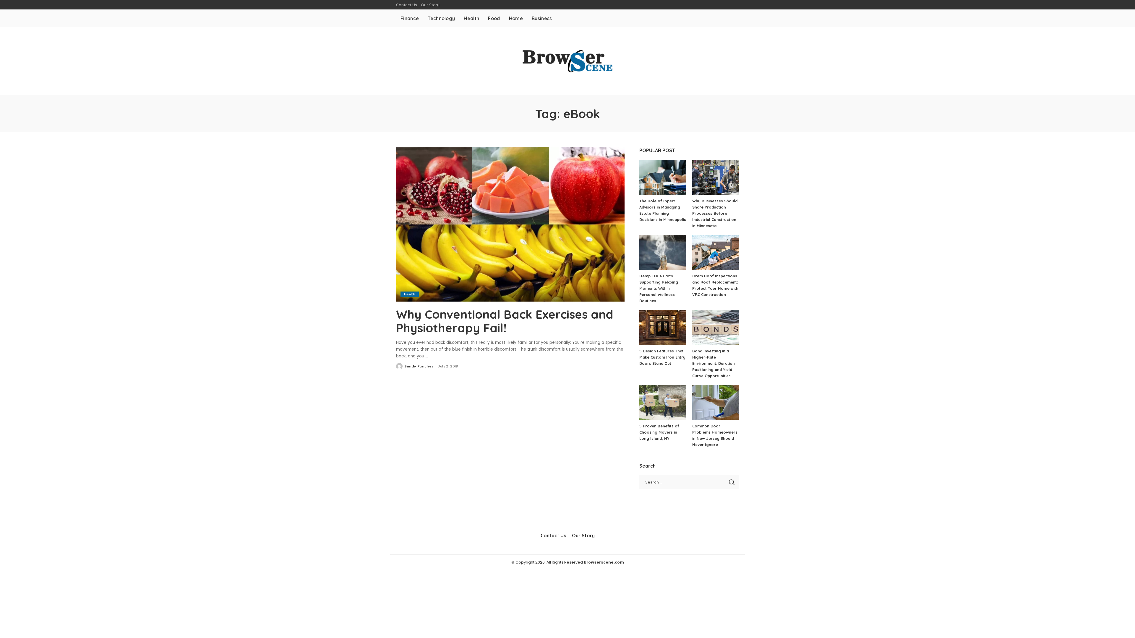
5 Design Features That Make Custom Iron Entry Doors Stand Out (662, 357)
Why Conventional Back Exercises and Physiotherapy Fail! (504, 321)
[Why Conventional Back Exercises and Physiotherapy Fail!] (510, 224)
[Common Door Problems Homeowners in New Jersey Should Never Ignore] (715, 402)
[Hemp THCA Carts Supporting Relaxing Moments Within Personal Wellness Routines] (662, 252)
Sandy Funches (419, 366)
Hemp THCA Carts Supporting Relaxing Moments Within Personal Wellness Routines (658, 288)
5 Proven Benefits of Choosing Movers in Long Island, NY (659, 432)
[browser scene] (567, 61)
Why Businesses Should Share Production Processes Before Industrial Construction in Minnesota (714, 213)
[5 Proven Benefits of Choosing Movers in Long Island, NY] (662, 402)
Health (409, 294)
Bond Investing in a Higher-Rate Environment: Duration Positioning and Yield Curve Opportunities (713, 363)
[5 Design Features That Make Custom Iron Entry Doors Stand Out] (662, 327)
